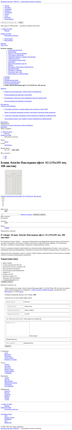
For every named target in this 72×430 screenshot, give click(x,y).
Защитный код (28, 343)
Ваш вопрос (34, 336)
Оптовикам (8, 12)
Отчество (27, 302)
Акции (6, 14)
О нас (6, 16)
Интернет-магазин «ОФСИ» (10, 428)
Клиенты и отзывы (10, 359)
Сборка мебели (9, 371)
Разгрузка (7, 368)
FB (5, 158)
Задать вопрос (9, 19)
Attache (6, 228)
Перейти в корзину (27, 214)
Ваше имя (28, 306)
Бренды (6, 392)
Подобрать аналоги (7, 281)
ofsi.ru (6, 142)
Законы (6, 397)
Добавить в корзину (39, 214)
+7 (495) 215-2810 (6, 132)
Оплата (6, 5)
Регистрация (8, 38)
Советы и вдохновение (8, 106)
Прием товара (8, 369)
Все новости (5, 104)
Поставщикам (8, 386)
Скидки (6, 379)
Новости (3, 88)
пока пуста (4, 44)
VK (5, 156)
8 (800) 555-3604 (6, 135)
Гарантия (7, 394)
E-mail (27, 314)
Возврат (7, 396)
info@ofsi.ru (8, 145)
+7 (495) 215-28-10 (36, 290)
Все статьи (4, 122)
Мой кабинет (8, 40)
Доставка (7, 7)
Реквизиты (7, 356)
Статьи (6, 399)
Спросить (8, 346)
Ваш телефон (29, 310)
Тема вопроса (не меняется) (32, 319)
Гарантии (7, 11)
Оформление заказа (10, 383)
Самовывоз (8, 9)
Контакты (7, 17)
